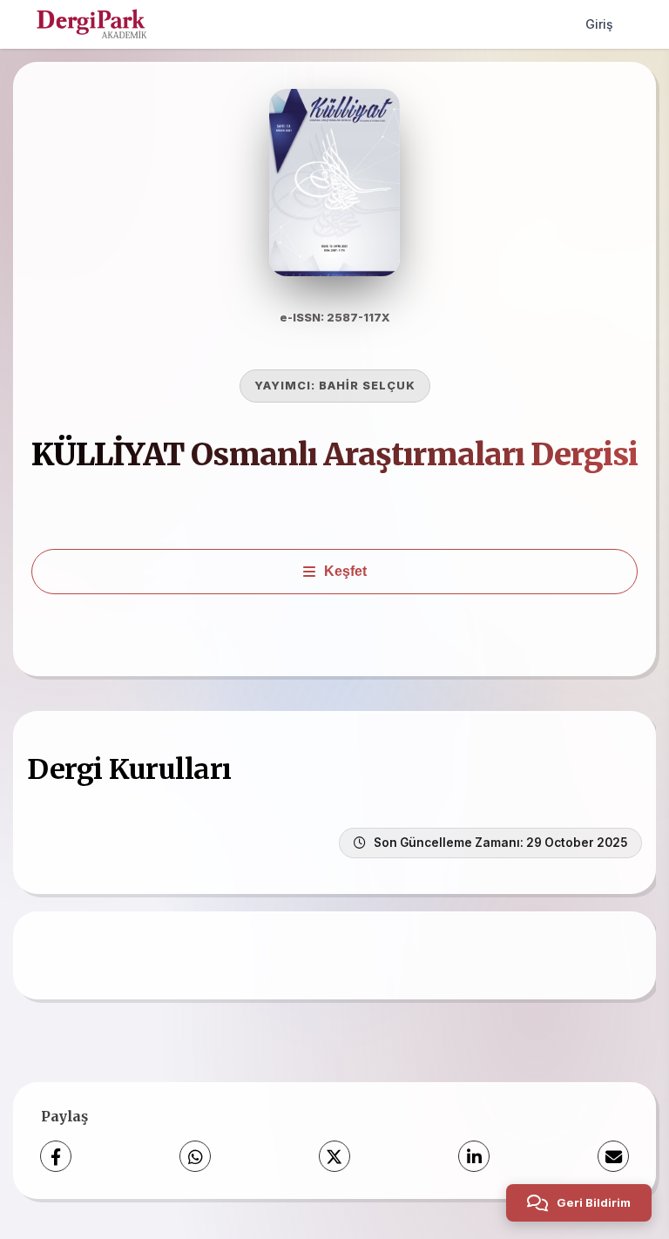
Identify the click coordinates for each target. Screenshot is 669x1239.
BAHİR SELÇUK (367, 385)
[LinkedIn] (474, 1156)
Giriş (599, 24)
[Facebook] (55, 1156)
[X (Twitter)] (334, 1156)
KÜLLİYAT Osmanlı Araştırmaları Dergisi (334, 454)
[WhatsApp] (195, 1156)
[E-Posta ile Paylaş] (613, 1156)
